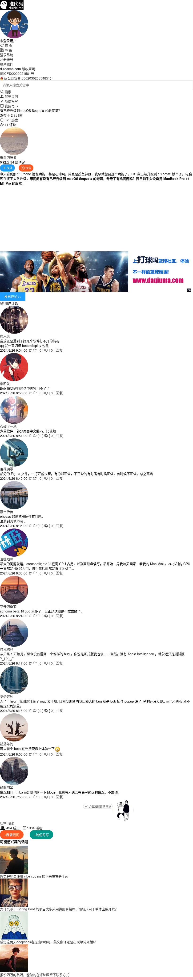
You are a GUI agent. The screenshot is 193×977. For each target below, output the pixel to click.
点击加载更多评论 (97, 806)
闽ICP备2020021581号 (17, 73)
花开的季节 (8, 606)
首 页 (6, 45)
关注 (7, 168)
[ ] (38, 350)
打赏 (26, 168)
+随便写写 (41, 834)
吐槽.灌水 (7, 823)
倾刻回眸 (6, 787)
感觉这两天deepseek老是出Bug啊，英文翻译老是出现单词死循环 (48, 941)
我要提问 (9, 96)
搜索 (5, 91)
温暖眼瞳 (6, 559)
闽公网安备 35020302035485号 (27, 78)
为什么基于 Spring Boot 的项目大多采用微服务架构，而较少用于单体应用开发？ (59, 909)
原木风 (5, 336)
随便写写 (9, 101)
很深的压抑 (8, 157)
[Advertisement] (96, 218)
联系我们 (6, 64)
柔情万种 (6, 696)
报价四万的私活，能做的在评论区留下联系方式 (34, 974)
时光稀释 (6, 649)
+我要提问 (11, 834)
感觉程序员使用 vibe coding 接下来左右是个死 (34, 876)
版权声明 (28, 68)
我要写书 (9, 105)
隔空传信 (6, 511)
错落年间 (6, 743)
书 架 (6, 50)
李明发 (5, 383)
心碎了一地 (8, 426)
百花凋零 (6, 469)
